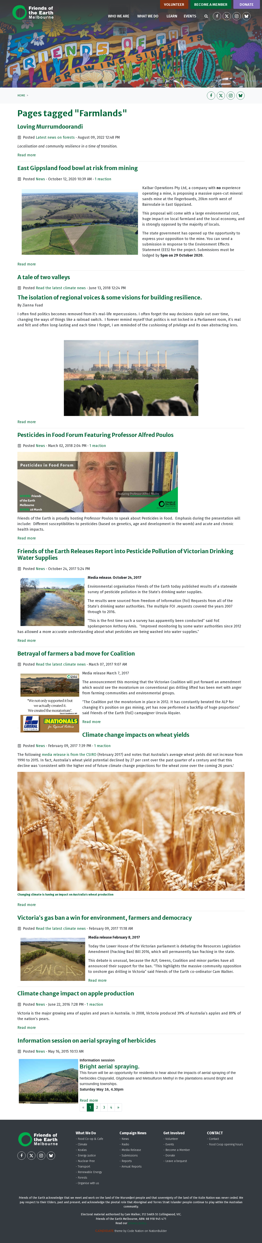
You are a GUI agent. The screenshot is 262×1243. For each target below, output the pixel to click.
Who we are (118, 16)
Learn (172, 16)
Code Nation (135, 1231)
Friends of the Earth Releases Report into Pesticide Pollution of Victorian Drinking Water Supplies (125, 554)
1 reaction (103, 179)
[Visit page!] (217, 16)
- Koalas (81, 1150)
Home (21, 95)
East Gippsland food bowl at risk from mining (77, 168)
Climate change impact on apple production (75, 993)
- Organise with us (87, 1183)
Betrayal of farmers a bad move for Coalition (76, 653)
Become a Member (210, 4)
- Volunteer (170, 1139)
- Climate (81, 1144)
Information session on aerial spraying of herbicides (86, 1040)
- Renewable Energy (89, 1172)
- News (124, 1139)
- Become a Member (176, 1150)
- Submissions (129, 1155)
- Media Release (130, 1150)
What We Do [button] (147, 16)
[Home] (32, 12)
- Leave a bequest (175, 1161)
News (40, 179)
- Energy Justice (86, 1155)
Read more (26, 155)
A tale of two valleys (43, 277)
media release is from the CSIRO (69, 754)
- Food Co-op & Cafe (89, 1139)
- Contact (213, 1139)
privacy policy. (137, 1223)
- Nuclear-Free (85, 1161)
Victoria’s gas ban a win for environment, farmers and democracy (104, 917)
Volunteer (174, 4)
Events (190, 16)
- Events (168, 1144)
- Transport (83, 1166)
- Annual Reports (131, 1166)
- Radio (124, 1144)
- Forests (81, 1177)
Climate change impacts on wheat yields (135, 734)
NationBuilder (158, 1231)
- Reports (126, 1161)
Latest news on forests (55, 137)
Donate (247, 4)
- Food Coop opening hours (225, 1144)
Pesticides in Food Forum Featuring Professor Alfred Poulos (95, 434)
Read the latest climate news (61, 288)
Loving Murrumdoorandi (50, 126)
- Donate (169, 1155)
